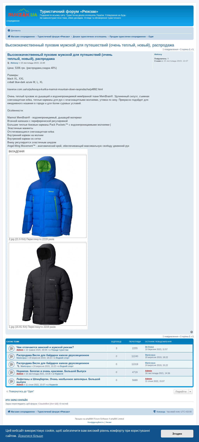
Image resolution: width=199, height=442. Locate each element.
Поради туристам (59, 350)
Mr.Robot (149, 347)
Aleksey (158, 54)
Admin (20, 350)
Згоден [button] (177, 433)
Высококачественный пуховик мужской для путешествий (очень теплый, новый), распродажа (89, 45)
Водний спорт (62, 358)
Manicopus (22, 358)
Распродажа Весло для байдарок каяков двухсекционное (53, 355)
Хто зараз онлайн (16, 400)
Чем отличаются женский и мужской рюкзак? (45, 347)
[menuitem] (13, 30)
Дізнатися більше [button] (30, 436)
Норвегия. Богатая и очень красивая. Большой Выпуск (51, 371)
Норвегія (59, 374)
